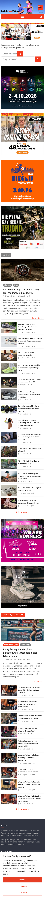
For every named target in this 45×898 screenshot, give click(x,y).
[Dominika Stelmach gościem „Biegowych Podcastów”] (9, 727)
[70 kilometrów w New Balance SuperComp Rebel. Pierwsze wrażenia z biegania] (9, 323)
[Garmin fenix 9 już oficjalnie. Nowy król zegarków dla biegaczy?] (22, 260)
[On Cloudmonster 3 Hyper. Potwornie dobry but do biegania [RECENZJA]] (9, 391)
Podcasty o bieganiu (13, 614)
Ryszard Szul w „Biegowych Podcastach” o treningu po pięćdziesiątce (27, 704)
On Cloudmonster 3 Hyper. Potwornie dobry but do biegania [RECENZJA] (29, 394)
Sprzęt (6, 254)
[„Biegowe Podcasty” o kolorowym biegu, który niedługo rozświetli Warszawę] (9, 686)
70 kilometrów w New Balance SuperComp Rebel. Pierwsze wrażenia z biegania (28, 327)
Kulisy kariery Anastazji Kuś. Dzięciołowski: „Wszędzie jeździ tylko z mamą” (20, 653)
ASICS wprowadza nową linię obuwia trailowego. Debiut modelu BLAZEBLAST (29, 476)
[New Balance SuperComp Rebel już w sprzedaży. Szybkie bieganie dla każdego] (9, 337)
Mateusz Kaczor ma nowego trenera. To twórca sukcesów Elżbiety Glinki (28, 743)
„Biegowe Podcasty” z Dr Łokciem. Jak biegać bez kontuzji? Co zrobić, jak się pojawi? (30, 798)
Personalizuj (22, 886)
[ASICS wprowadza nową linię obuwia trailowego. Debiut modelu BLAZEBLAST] (9, 472)
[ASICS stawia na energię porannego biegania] (9, 351)
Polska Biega (25, 645)
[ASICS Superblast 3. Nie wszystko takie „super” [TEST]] (9, 486)
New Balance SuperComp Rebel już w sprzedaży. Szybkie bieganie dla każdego (30, 341)
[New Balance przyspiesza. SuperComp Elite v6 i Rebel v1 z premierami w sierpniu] (9, 419)
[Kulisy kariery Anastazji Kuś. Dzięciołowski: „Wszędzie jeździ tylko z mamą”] (22, 620)
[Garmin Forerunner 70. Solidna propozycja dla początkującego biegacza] (9, 405)
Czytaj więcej (37, 318)
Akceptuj (22, 880)
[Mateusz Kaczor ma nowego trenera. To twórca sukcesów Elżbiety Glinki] (9, 740)
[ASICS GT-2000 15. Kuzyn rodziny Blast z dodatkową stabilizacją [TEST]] (9, 364)
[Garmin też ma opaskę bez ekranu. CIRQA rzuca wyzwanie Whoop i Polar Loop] (9, 433)
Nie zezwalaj (22, 893)
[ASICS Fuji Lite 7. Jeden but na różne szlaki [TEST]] (9, 460)
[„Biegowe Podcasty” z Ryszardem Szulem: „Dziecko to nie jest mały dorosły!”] (9, 781)
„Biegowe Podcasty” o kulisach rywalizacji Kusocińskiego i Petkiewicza (28, 757)
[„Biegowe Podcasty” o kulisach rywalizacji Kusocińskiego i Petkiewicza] (9, 754)
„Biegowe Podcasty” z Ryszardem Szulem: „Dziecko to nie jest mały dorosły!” (29, 784)
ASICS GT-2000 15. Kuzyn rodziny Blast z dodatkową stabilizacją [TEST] (29, 367)
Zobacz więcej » (22, 512)
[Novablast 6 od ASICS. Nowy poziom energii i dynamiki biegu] (9, 499)
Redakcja (22, 296)
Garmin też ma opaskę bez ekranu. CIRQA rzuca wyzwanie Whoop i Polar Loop (29, 437)
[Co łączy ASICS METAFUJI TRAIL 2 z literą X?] (9, 447)
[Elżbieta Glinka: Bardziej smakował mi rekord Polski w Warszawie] (9, 714)
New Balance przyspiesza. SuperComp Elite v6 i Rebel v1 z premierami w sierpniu (28, 422)
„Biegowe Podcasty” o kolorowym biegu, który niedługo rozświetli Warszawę (29, 690)
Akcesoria (7, 285)
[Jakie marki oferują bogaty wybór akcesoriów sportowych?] (9, 378)
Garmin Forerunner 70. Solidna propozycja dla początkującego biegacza (28, 408)
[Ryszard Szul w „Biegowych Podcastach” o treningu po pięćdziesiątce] (9, 700)
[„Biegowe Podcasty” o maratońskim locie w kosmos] (9, 768)
